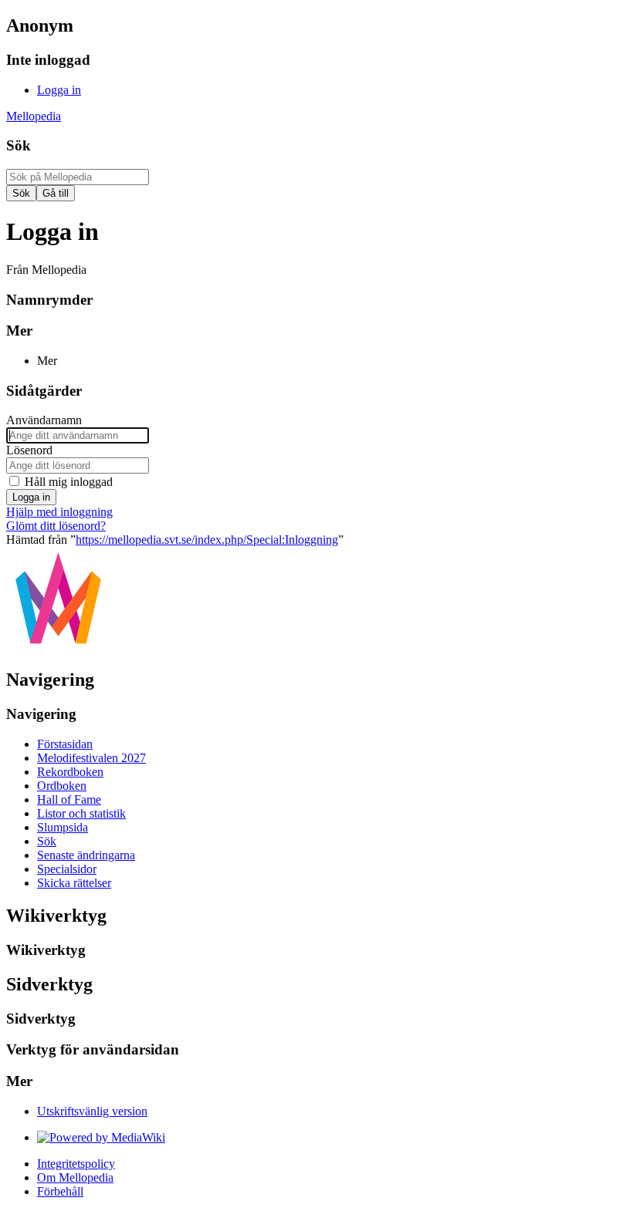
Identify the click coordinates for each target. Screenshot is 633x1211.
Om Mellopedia (75, 1177)
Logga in (31, 497)
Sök (18, 145)
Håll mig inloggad (69, 481)
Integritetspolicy (76, 1163)
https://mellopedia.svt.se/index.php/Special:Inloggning (207, 539)
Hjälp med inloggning (59, 511)
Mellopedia (33, 116)
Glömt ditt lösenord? (56, 525)
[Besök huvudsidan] (58, 646)
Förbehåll (60, 1191)
